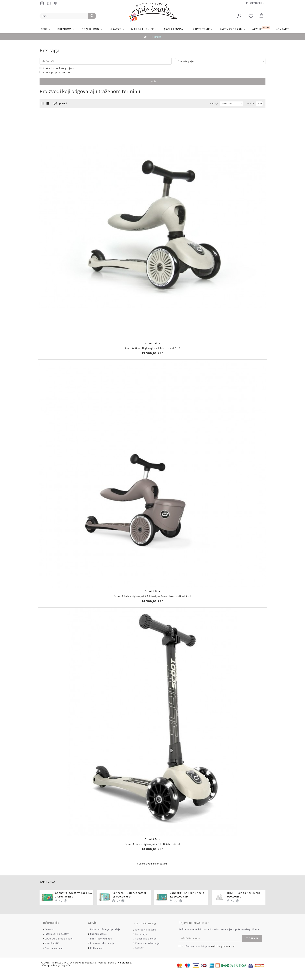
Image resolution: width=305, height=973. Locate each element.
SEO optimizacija (51, 965)
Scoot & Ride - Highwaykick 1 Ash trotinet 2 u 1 (152, 348)
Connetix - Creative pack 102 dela (73, 892)
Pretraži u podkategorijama (59, 68)
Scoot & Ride (152, 343)
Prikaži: (251, 103)
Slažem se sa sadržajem (208, 946)
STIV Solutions (123, 962)
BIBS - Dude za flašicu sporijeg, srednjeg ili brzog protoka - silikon (245, 892)
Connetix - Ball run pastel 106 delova (130, 892)
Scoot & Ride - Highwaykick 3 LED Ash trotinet (152, 844)
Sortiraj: (214, 103)
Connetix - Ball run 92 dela (187, 892)
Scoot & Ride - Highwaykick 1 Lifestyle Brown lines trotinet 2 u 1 (152, 596)
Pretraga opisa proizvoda (58, 72)
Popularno (47, 882)
